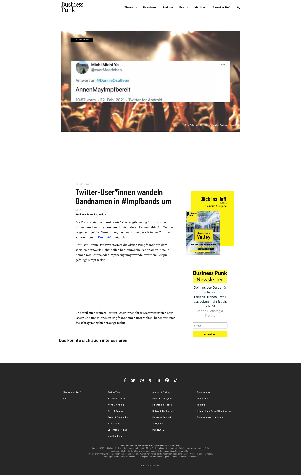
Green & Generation (118, 417)
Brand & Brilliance (117, 398)
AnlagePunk (158, 423)
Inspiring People (116, 436)
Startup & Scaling (161, 392)
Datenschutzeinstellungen (210, 417)
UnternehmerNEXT (117, 430)
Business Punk (72, 7)
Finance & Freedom (162, 404)
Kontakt (201, 404)
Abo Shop (200, 7)
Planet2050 (158, 430)
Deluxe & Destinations (81, 40)
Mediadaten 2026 (72, 392)
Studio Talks (114, 423)
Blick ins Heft (213, 198)
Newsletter (150, 7)
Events (183, 7)
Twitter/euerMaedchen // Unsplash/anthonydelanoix (212, 125)
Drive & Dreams (116, 411)
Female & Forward (161, 417)
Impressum (202, 398)
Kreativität (105, 237)
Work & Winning (116, 404)
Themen (129, 7)
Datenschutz (203, 392)
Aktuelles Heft (221, 7)
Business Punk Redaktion (90, 214)
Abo (65, 398)
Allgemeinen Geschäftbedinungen (214, 411)
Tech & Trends (115, 392)
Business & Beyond (162, 398)
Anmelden (210, 334)
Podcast (168, 7)
